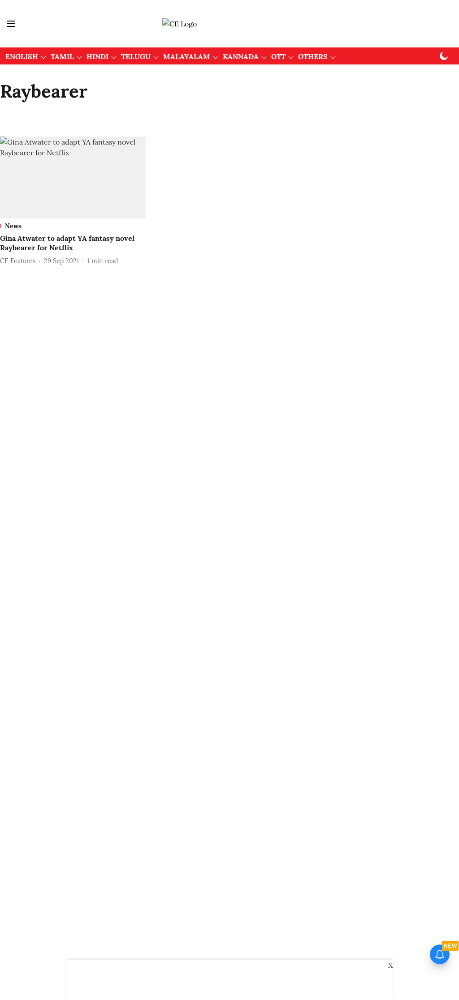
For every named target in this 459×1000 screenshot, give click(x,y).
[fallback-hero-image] (73, 177)
